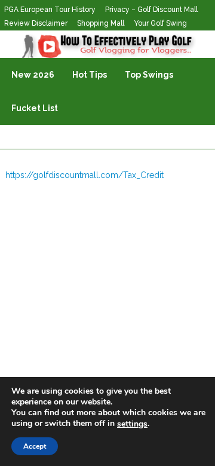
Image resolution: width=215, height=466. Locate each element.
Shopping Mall (100, 23)
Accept (34, 446)
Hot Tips (89, 74)
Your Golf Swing (160, 23)
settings (132, 424)
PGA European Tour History (50, 9)
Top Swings (149, 74)
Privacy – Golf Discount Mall (151, 9)
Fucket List (34, 108)
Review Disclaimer (35, 23)
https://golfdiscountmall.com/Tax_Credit (84, 175)
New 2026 (32, 74)
